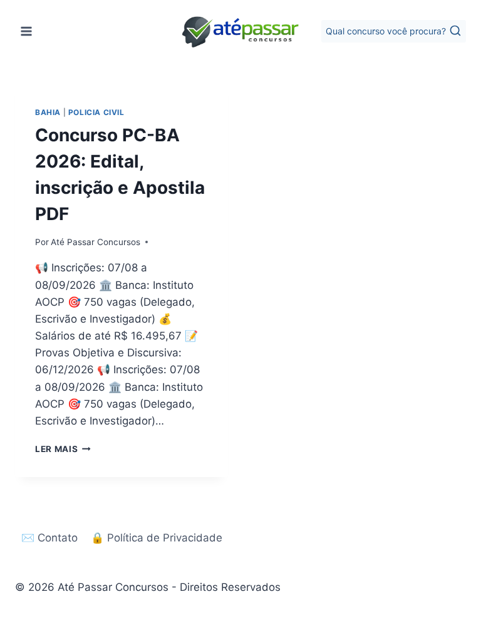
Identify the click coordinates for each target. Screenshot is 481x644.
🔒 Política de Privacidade (156, 537)
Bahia (48, 112)
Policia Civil (96, 112)
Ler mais (63, 449)
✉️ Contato (49, 537)
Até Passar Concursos (95, 242)
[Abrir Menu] (26, 31)
